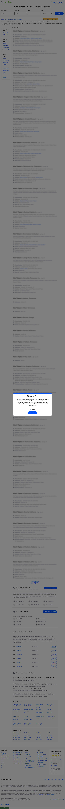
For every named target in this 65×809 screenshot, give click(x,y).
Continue (32, 413)
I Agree (33, 409)
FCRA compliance (37, 402)
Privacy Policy (37, 399)
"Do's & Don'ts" (22, 403)
